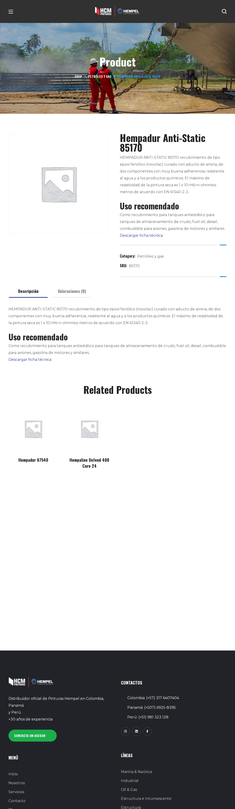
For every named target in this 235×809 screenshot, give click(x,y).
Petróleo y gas (100, 76)
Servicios (16, 792)
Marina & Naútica (136, 772)
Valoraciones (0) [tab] (72, 291)
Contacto (16, 801)
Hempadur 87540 (33, 460)
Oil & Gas (129, 789)
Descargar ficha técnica (141, 235)
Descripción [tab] (28, 291)
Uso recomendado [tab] (149, 205)
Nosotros (16, 783)
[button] (224, 11)
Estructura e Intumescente (146, 798)
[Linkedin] (136, 731)
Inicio (13, 774)
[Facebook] (147, 731)
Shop (78, 76)
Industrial (130, 780)
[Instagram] (125, 731)
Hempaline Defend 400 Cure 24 (89, 463)
